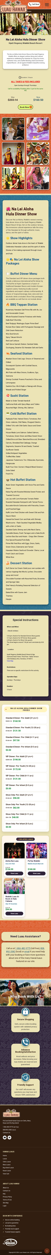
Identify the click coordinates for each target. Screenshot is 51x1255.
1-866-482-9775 (22, 948)
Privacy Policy (7, 1197)
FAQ (4, 1194)
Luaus (29, 11)
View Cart (6, 1174)
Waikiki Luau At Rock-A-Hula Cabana (12, 898)
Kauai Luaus (7, 1171)
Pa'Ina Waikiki (34, 861)
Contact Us (6, 1133)
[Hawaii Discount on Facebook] (9, 1137)
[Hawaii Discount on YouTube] (5, 1137)
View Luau (14, 873)
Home (5, 1155)
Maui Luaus (6, 1165)
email (26, 951)
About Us (6, 1188)
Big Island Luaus (8, 1168)
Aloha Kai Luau (12, 861)
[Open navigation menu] (47, 4)
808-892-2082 (9, 1130)
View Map (10, 661)
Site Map (5, 1203)
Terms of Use (7, 1200)
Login (4, 1206)
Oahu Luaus (7, 1162)
